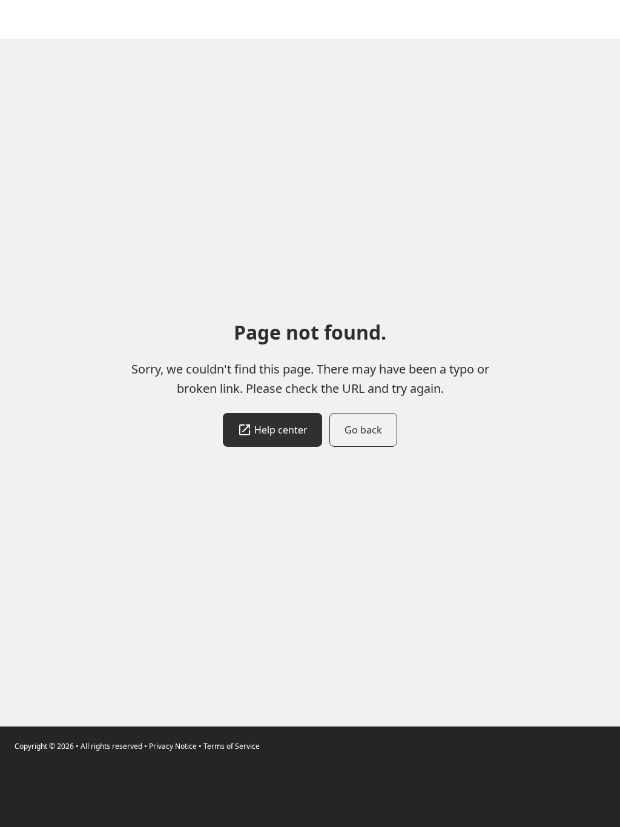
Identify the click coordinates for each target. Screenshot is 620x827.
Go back (363, 430)
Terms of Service (231, 746)
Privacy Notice (173, 746)
